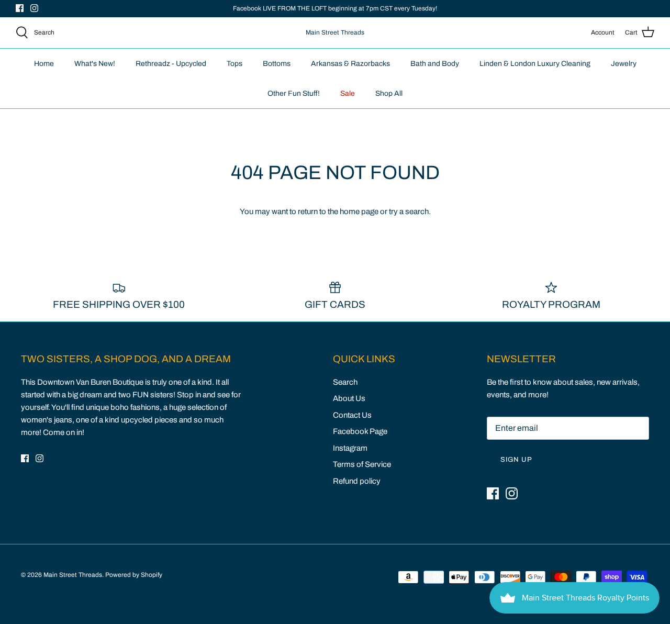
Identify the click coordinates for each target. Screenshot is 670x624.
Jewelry (623, 64)
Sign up (516, 459)
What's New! (94, 64)
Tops (234, 64)
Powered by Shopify (133, 574)
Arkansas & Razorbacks (350, 64)
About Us (349, 398)
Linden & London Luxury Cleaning (534, 64)
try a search (409, 211)
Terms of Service (362, 464)
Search (345, 382)
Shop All (389, 93)
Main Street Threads (72, 574)
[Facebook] (20, 8)
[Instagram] (34, 8)
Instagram (350, 448)
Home (44, 64)
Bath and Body (434, 64)
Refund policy (357, 481)
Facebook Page (360, 431)
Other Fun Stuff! (293, 93)
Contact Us (352, 415)
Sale (347, 93)
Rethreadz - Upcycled (171, 64)
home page (359, 211)
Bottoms (277, 64)
